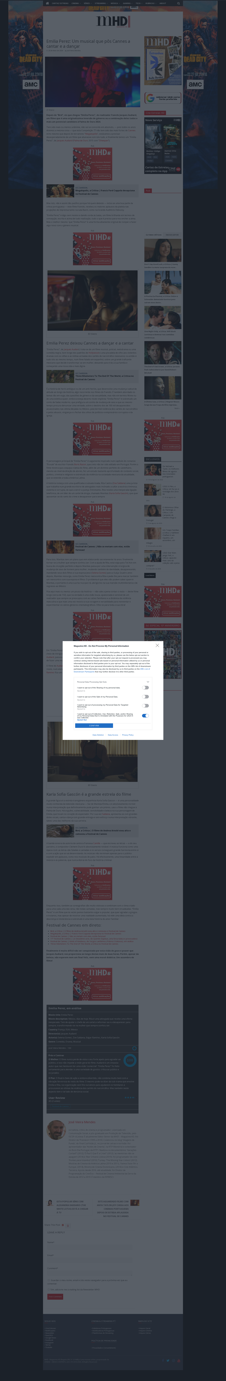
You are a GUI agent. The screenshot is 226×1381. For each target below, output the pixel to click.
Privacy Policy (128, 735)
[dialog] (113, 690)
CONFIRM (94, 726)
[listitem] (113, 681)
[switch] (145, 687)
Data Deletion (98, 735)
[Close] (158, 646)
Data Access (113, 735)
